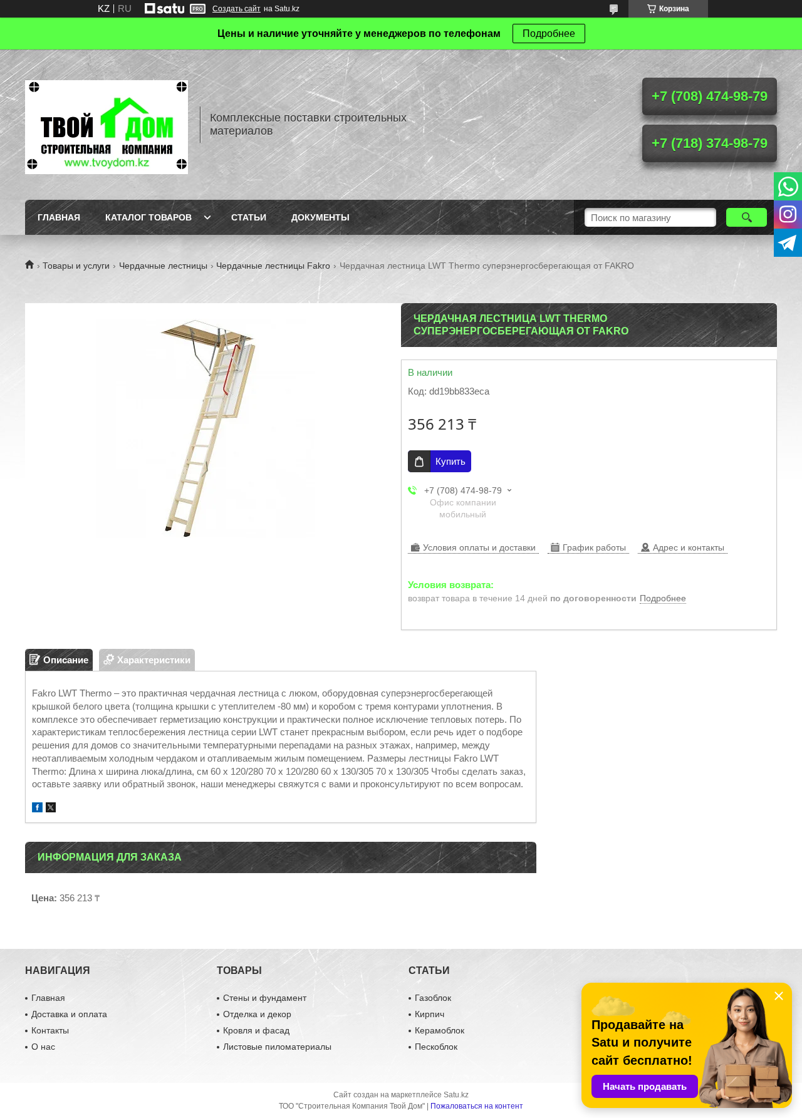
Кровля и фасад (256, 1030)
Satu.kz (456, 1094)
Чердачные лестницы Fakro (273, 266)
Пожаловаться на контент (476, 1106)
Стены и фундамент (264, 998)
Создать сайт (236, 8)
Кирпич (429, 1014)
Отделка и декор (257, 1014)
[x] (51, 809)
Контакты (50, 1030)
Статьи (248, 217)
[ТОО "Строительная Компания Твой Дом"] (106, 124)
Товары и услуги (76, 266)
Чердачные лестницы (163, 266)
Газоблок (433, 998)
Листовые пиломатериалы (277, 1047)
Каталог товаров (148, 217)
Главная (59, 217)
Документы (320, 217)
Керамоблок (439, 1030)
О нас (43, 1047)
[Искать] (746, 217)
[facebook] (37, 809)
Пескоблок (436, 1047)
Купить (450, 461)
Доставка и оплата (69, 1014)
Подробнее (549, 33)
